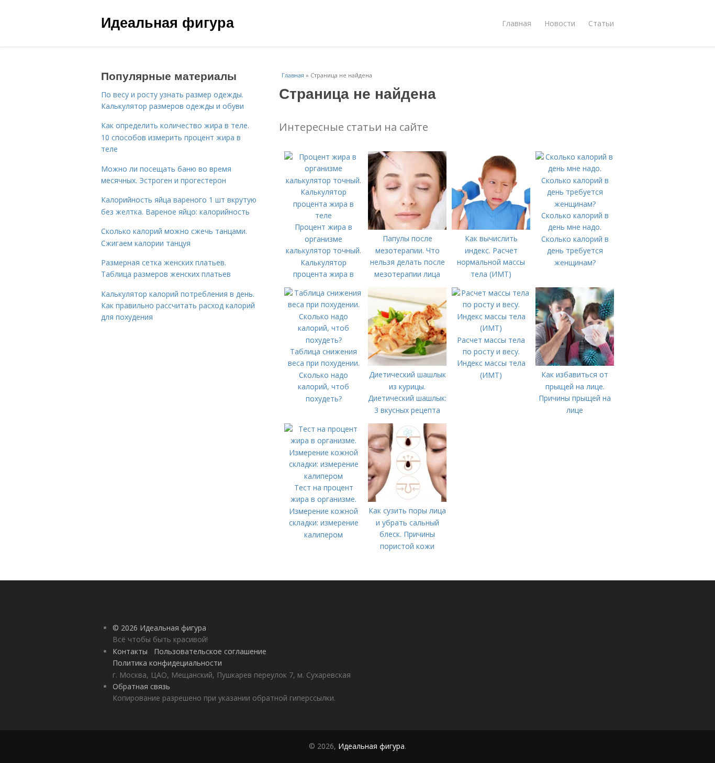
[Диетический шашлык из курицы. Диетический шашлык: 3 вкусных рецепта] (407, 363)
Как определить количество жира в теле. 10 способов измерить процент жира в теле (175, 137)
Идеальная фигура (167, 22)
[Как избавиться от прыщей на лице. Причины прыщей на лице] (574, 363)
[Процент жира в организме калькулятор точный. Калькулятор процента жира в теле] (323, 215)
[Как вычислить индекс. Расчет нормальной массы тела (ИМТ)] (491, 227)
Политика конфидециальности (167, 663)
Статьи (601, 23)
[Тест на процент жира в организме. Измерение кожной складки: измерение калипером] (323, 476)
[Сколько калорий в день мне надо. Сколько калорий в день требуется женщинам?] (574, 204)
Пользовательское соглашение (210, 651)
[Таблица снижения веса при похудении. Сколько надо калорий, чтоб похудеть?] (323, 340)
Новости (559, 23)
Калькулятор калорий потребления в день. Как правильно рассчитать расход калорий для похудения (178, 305)
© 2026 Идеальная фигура (159, 628)
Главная (516, 23)
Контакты (130, 651)
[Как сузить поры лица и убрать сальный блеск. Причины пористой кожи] (407, 499)
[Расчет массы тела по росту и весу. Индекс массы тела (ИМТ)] (491, 328)
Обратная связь (141, 686)
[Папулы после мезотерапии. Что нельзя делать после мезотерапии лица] (407, 227)
